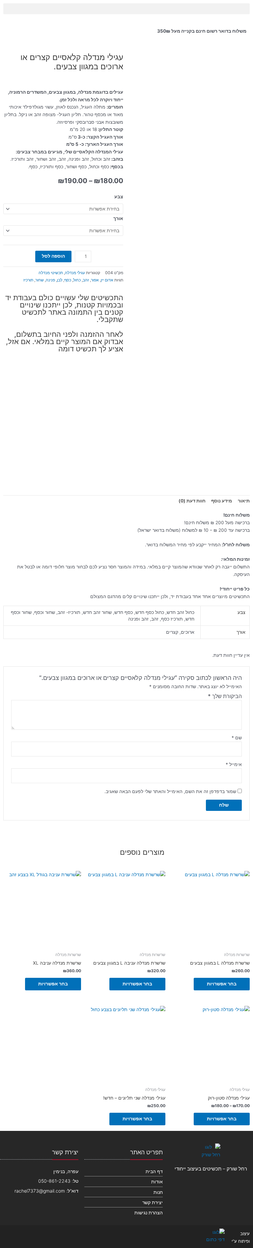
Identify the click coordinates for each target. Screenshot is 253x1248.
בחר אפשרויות (222, 983)
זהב (86, 279)
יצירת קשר (152, 1202)
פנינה (50, 279)
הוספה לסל (53, 256)
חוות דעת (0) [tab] (192, 500)
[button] (126, 8)
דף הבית (154, 1171)
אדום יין (107, 279)
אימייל (234, 764)
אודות (157, 1181)
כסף (67, 279)
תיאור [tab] (244, 500)
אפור (95, 279)
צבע (118, 196)
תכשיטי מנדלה (51, 272)
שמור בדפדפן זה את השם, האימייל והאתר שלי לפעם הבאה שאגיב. (170, 791)
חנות (158, 1192)
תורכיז (28, 279)
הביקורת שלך (225, 696)
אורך (118, 218)
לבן (59, 279)
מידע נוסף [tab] (221, 500)
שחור (39, 279)
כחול (77, 279)
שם (237, 737)
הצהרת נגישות (148, 1212)
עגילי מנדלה (75, 272)
